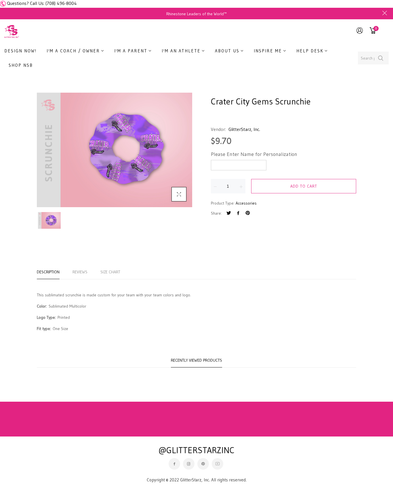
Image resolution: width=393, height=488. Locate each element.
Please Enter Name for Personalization (254, 154)
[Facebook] (238, 213)
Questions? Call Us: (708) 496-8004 (42, 3)
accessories (246, 203)
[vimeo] (248, 213)
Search (381, 58)
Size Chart (110, 271)
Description (48, 271)
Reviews (80, 271)
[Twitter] (229, 213)
